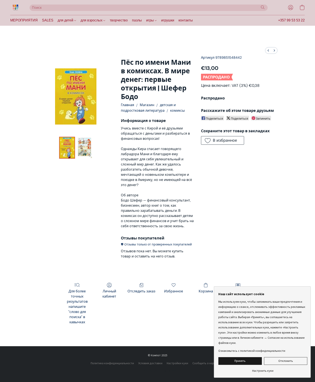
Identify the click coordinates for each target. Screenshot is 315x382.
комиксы (177, 110)
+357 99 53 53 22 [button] (291, 20)
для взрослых (92, 20)
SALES (47, 20)
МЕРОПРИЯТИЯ (24, 20)
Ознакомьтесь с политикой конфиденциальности (251, 351)
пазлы (137, 20)
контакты (185, 20)
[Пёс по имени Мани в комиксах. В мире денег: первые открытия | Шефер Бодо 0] (67, 148)
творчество (119, 20)
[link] (262, 369)
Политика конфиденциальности (112, 363)
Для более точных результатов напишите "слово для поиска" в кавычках (77, 306)
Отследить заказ (141, 291)
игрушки (167, 20)
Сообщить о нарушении (208, 363)
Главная (127, 105)
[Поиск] (263, 7)
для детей (66, 20)
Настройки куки (177, 363)
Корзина (206, 291)
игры (150, 20)
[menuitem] (268, 50)
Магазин (147, 105)
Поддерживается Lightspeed (157, 371)
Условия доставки (150, 363)
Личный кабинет (109, 294)
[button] (15, 7)
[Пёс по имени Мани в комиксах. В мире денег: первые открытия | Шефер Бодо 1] (85, 148)
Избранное (173, 291)
